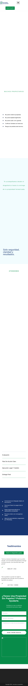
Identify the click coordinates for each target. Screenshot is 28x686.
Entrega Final (6, 474)
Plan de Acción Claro (9, 461)
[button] (18, 2)
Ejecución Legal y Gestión (10, 468)
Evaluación (5, 455)
